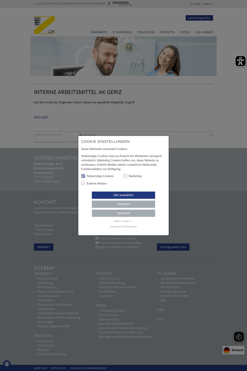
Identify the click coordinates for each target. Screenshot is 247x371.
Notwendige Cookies (100, 176)
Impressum (116, 226)
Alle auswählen (123, 195)
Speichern (123, 213)
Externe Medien (97, 183)
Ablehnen (123, 204)
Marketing (135, 176)
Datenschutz (130, 226)
